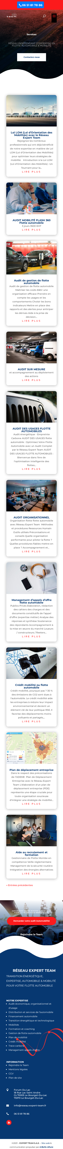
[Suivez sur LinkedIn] (8, 1122)
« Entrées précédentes (19, 885)
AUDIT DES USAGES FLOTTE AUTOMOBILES (32, 430)
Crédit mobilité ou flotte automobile (31, 686)
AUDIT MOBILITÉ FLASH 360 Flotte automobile (32, 221)
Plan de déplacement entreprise (31, 769)
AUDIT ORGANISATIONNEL (32, 517)
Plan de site (15, 1077)
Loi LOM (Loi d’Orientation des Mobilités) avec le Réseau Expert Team (31, 135)
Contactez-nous (32, 57)
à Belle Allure (46, 1147)
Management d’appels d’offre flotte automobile (32, 601)
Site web (45, 1143)
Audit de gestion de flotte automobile (31, 282)
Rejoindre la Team (31, 934)
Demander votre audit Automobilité (31, 921)
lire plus (31, 171)
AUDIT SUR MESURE (31, 369)
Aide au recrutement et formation (31, 853)
